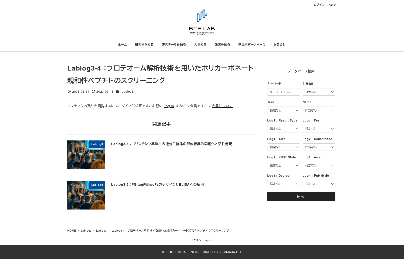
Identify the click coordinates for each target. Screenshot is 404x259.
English (332, 5)
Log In (169, 105)
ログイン (319, 5)
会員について (222, 105)
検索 (301, 197)
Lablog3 (128, 91)
